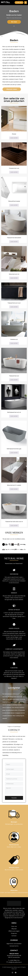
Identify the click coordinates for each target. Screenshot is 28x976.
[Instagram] (12, 972)
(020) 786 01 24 (15, 960)
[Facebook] (15, 972)
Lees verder (14, 138)
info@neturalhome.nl (15, 962)
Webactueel (16, 967)
